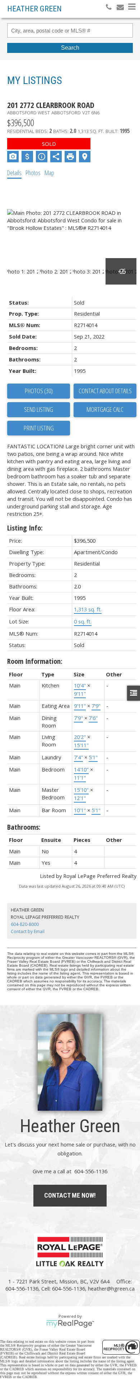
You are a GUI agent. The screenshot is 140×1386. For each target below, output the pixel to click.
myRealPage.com (70, 1324)
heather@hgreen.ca (111, 1288)
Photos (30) (39, 390)
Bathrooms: (24, 827)
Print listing (39, 428)
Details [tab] (14, 172)
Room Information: (34, 661)
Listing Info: (25, 528)
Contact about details (105, 390)
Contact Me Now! (70, 1195)
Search (70, 48)
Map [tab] (49, 172)
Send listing (38, 409)
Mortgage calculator (105, 409)
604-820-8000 (25, 924)
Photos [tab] (33, 172)
